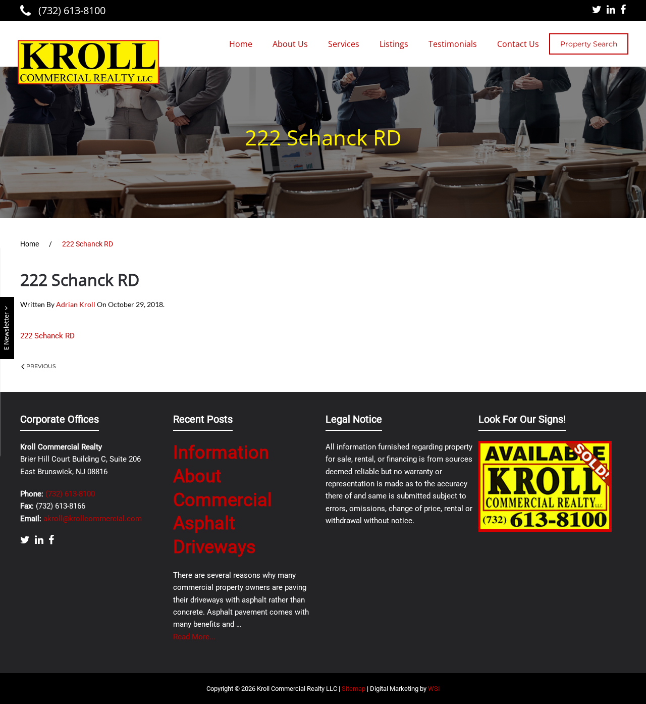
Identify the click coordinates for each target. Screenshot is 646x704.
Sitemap (353, 688)
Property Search (588, 43)
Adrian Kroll (75, 304)
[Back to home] (88, 62)
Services (343, 43)
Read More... (194, 636)
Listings (394, 43)
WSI (434, 688)
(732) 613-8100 (70, 10)
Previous (41, 366)
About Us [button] (290, 43)
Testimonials (452, 43)
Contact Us (518, 43)
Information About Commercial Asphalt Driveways (222, 500)
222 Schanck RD (47, 335)
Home (240, 43)
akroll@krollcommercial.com (92, 518)
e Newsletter (7, 330)
